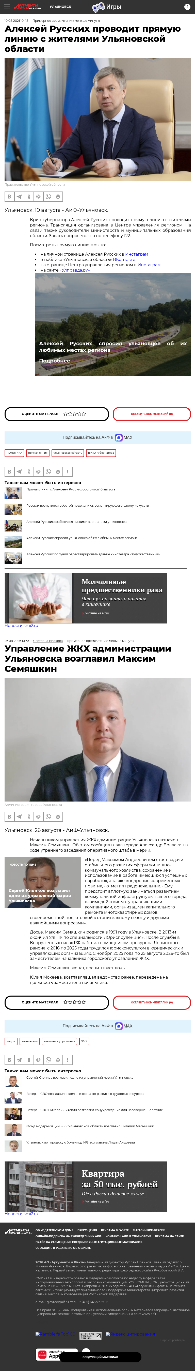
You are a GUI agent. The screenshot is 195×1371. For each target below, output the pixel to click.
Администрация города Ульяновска (33, 805)
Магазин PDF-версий (149, 1230)
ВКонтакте (124, 259)
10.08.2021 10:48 (16, 21)
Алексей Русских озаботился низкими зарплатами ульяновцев (76, 522)
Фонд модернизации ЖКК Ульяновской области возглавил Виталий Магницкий (90, 1126)
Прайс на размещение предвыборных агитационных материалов (89, 1242)
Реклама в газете (115, 1230)
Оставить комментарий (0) (152, 414)
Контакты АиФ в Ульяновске (128, 1236)
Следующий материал (100, 1357)
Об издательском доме (54, 1230)
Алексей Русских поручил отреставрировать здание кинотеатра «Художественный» (93, 554)
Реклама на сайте (169, 1236)
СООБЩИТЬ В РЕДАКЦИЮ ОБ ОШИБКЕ (63, 1248)
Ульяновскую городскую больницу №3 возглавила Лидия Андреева (80, 1142)
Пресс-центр (87, 1230)
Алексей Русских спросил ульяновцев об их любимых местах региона (113, 346)
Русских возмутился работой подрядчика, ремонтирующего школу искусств (87, 505)
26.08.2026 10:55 (17, 641)
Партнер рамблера (172, 1340)
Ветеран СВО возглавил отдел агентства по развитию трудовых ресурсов (84, 1094)
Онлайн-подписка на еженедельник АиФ (69, 1236)
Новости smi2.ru (21, 625)
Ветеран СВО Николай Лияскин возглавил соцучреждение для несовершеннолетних (94, 1110)
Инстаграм (137, 254)
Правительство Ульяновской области (35, 184)
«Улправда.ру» (75, 270)
